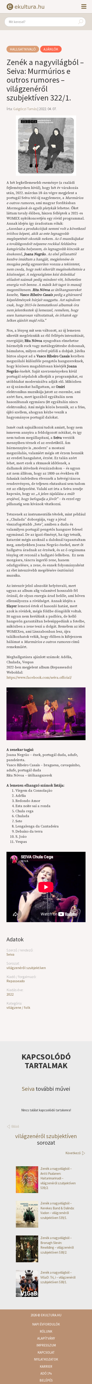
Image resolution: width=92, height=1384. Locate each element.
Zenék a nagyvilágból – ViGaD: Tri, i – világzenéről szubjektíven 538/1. (57, 1277)
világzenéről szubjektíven (26, 967)
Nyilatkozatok (46, 1359)
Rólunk (46, 1331)
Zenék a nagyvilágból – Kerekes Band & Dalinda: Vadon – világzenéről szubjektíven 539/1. (57, 1210)
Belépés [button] (46, 1380)
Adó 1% (46, 1373)
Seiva (10, 954)
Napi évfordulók (46, 1324)
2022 (10, 994)
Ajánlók (51, 49)
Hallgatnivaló (23, 49)
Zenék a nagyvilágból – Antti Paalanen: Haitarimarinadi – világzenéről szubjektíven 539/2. (58, 1178)
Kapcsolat (46, 1352)
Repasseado (15, 981)
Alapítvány (46, 1338)
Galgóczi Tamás (25, 108)
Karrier (46, 1366)
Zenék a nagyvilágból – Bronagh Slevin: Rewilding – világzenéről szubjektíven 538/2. (57, 1245)
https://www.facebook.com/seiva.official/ (39, 677)
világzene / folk (18, 1007)
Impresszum (46, 1345)
